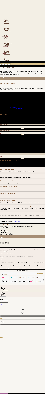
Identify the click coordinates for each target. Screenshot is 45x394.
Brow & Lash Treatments (7, 58)
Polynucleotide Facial (7, 42)
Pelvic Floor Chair (6, 51)
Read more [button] (3, 282)
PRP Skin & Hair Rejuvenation (8, 43)
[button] (1, 279)
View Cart (1, 393)
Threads (4, 27)
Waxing (5, 59)
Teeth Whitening (6, 60)
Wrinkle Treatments (7, 18)
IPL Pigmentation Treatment (8, 47)
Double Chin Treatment (7, 21)
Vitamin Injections (6, 35)
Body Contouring (6, 52)
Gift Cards (4, 289)
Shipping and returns (6, 291)
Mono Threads (6, 30)
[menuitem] (22, 77)
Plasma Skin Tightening (7, 39)
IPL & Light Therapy (5, 46)
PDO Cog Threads (6, 28)
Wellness (4, 33)
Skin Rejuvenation (5, 36)
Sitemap (2, 287)
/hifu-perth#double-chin (13, 107)
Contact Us (2, 294)
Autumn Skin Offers (5, 290)
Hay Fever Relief (6, 23)
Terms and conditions (4, 286)
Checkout (3, 393)
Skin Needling (6, 41)
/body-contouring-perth (19, 108)
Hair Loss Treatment (7, 54)
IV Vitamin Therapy (6, 34)
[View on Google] (3, 277)
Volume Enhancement (7, 19)
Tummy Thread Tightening (7, 31)
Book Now (22, 128)
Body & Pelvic (4, 50)
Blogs (2, 292)
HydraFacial (5, 38)
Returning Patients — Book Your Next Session (9, 160)
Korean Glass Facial (6, 44)
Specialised (4, 53)
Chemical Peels (6, 37)
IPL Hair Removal (6, 49)
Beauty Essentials (5, 57)
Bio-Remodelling (6, 26)
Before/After (3, 293)
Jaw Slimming (6, 20)
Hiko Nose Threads (6, 29)
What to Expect (3, 114)
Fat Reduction (6, 22)
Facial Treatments (6, 45)
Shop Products (3, 288)
